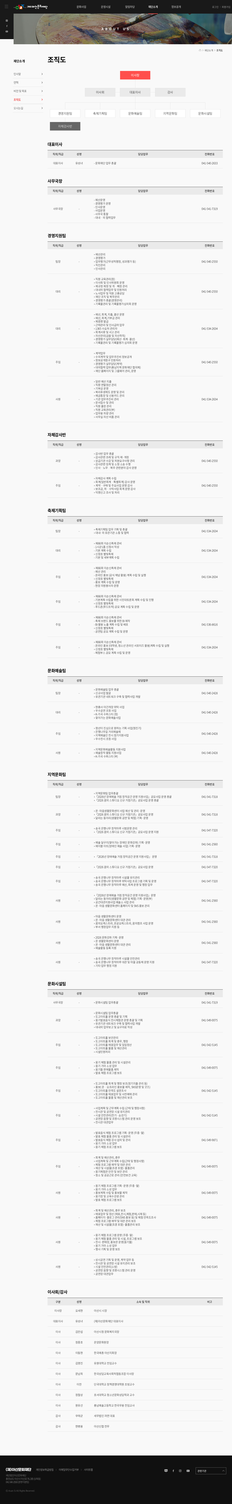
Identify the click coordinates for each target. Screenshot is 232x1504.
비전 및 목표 (20, 91)
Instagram (6, 20)
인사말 (17, 74)
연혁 (16, 82)
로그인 (215, 7)
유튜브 (188, 1470)
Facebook (6, 26)
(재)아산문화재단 (31, 7)
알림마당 (130, 7)
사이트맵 (88, 1469)
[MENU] (7, 7)
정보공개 (176, 7)
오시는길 (18, 108)
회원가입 (226, 7)
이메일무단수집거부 (69, 1469)
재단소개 (153, 7)
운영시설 (105, 7)
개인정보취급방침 (44, 1469)
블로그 (166, 1470)
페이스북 (173, 1470)
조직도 (17, 100)
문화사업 (81, 7)
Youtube (6, 31)
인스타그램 (180, 1470)
